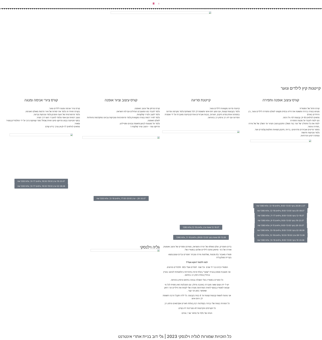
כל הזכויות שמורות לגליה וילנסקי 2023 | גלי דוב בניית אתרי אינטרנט (174, 336)
